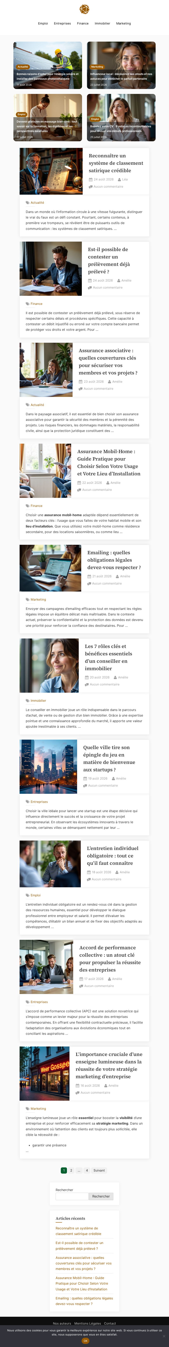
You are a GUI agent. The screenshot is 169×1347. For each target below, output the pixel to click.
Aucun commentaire (108, 186)
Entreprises (62, 23)
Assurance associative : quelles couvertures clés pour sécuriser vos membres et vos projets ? (83, 1263)
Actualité (23, 66)
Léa (125, 179)
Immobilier (102, 23)
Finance (83, 23)
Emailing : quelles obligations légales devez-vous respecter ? (114, 560)
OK (86, 1340)
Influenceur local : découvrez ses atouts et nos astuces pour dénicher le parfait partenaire (121, 76)
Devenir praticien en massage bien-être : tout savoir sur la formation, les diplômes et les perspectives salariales (47, 126)
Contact (110, 1323)
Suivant (99, 1170)
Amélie (126, 280)
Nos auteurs (62, 1323)
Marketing (123, 23)
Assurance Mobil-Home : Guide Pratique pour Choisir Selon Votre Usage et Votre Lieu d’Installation (82, 1283)
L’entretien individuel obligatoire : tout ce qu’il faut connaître (112, 855)
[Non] (164, 1336)
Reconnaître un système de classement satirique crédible (116, 163)
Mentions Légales (87, 1323)
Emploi (43, 23)
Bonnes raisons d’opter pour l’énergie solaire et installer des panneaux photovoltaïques (48, 76)
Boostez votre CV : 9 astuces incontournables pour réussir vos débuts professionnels (120, 129)
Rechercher (64, 1190)
